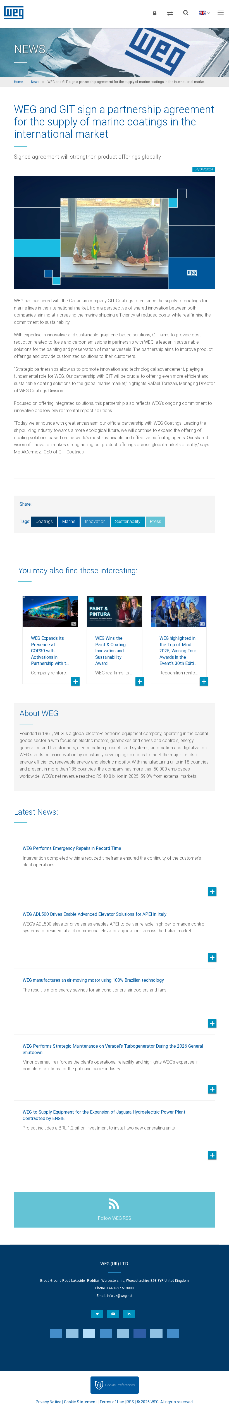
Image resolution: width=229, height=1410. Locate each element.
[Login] (154, 12)
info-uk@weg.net (119, 1296)
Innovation (95, 521)
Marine (68, 521)
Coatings (44, 521)
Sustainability (127, 521)
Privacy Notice (48, 1402)
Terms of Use (111, 1402)
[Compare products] (170, 12)
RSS (130, 1402)
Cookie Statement (80, 1402)
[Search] (185, 12)
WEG (12, 12)
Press (155, 521)
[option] (50, 635)
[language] (204, 12)
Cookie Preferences (120, 1385)
